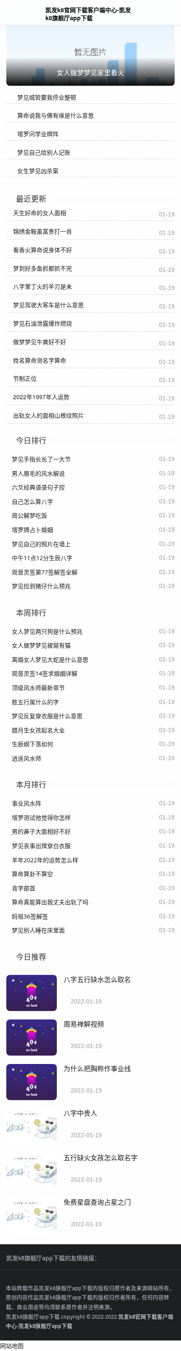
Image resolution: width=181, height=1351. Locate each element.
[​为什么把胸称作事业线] (31, 1098)
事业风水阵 (26, 803)
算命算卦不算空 (32, 874)
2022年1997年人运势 (41, 396)
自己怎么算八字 (32, 502)
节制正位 (25, 378)
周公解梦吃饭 (29, 515)
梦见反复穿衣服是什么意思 (47, 716)
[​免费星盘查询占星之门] (31, 1231)
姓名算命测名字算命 (39, 360)
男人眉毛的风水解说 (38, 473)
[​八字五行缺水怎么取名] (31, 1009)
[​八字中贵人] (31, 1142)
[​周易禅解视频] (31, 1053)
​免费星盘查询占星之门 (97, 1202)
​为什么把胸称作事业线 (97, 1068)
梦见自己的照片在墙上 (41, 544)
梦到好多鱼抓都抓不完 (42, 268)
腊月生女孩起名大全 (38, 730)
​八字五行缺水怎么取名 (97, 979)
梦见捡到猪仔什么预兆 (41, 586)
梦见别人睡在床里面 (38, 930)
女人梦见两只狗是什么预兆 (47, 631)
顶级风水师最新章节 (38, 688)
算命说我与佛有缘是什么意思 (55, 115)
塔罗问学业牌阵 (38, 134)
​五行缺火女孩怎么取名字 (101, 1157)
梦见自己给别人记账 (43, 152)
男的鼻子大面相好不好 (41, 831)
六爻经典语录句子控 (38, 487)
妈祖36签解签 (30, 916)
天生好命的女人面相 (39, 212)
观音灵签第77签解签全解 (44, 572)
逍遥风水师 (26, 758)
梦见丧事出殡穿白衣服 (41, 846)
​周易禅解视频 (84, 1024)
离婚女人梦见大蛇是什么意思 (50, 660)
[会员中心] (149, 13)
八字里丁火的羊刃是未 (42, 286)
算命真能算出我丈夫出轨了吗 (50, 902)
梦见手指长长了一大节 (41, 459)
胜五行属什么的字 (35, 702)
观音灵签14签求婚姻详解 (44, 673)
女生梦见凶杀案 (38, 171)
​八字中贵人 (80, 1113)
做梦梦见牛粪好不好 (39, 341)
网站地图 (12, 1346)
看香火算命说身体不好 (42, 249)
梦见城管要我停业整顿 (46, 97)
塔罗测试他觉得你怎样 (41, 818)
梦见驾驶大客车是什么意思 (48, 304)
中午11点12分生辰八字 (42, 558)
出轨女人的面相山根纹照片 (48, 415)
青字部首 (23, 888)
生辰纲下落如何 (32, 744)
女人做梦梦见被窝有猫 (41, 645)
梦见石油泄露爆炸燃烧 (42, 323)
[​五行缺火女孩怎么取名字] (31, 1187)
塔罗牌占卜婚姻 (32, 530)
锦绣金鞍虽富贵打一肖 (42, 231)
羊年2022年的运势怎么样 (45, 860)
